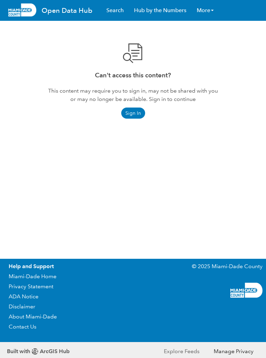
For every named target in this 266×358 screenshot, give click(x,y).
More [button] (203, 10)
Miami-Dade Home (32, 276)
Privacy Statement (31, 286)
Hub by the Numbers (160, 10)
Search (115, 10)
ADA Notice (23, 296)
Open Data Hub (67, 10)
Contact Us (22, 326)
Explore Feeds (182, 351)
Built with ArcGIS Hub (38, 351)
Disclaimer (22, 306)
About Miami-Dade (33, 316)
